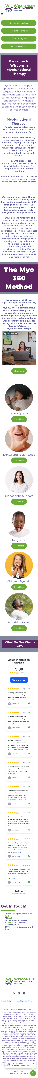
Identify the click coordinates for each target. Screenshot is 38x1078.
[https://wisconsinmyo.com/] (19, 981)
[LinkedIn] (24, 993)
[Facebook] (13, 993)
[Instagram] (19, 993)
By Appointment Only (19, 928)
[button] (2, 14)
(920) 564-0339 (19, 914)
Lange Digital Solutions (24, 1001)
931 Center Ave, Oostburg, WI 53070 (16, 923)
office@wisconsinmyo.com (16, 920)
